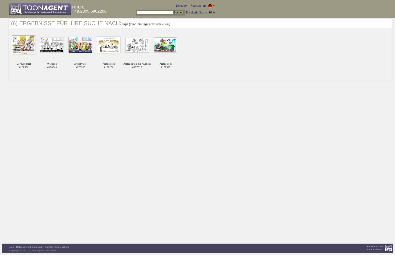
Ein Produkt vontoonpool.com (375, 247)
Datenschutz (22, 247)
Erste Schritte (62, 247)
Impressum (37, 247)
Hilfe (212, 12)
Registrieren (198, 5)
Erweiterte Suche (196, 12)
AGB (11, 247)
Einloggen (182, 5)
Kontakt (49, 247)
